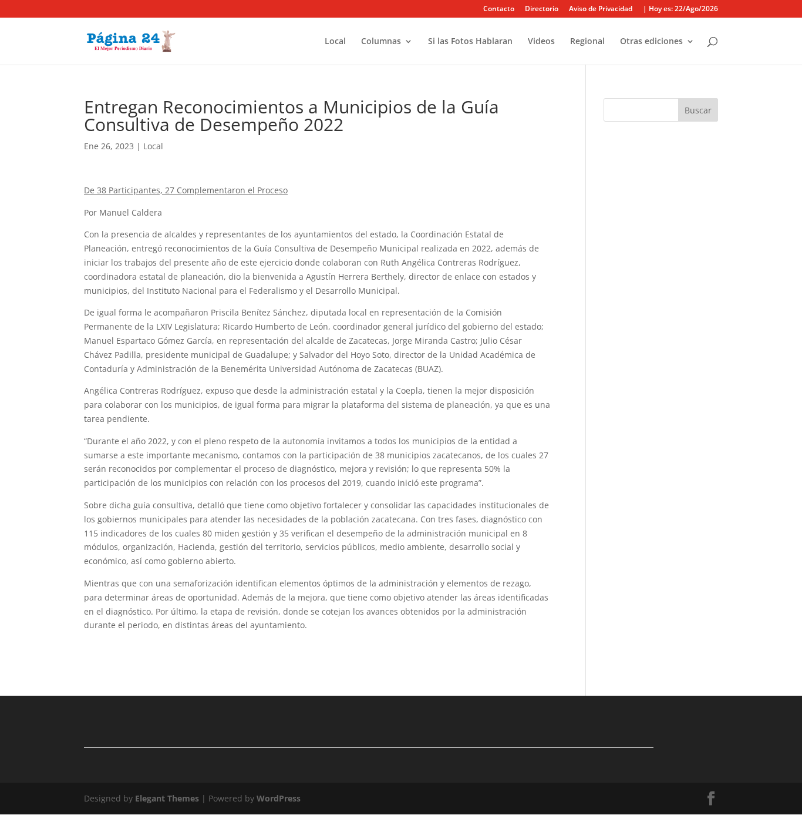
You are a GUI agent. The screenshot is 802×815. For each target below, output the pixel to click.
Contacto (498, 9)
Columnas (381, 41)
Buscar (698, 110)
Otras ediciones (651, 41)
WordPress (279, 798)
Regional (587, 41)
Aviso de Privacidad (600, 9)
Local (335, 41)
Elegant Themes (167, 798)
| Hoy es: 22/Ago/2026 (680, 9)
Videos (541, 41)
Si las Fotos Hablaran (470, 41)
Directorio (541, 9)
